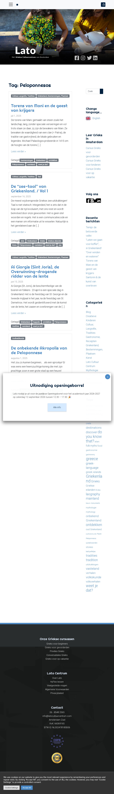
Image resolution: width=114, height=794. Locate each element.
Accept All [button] (27, 788)
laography (93, 494)
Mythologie (92, 370)
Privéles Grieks (57, 651)
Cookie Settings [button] (11, 788)
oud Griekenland (94, 529)
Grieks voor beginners (57, 643)
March (88, 503)
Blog (88, 312)
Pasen (99, 534)
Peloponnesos (18, 164)
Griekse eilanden (54, 241)
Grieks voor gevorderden (57, 647)
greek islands (93, 472)
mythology (90, 512)
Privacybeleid (57, 693)
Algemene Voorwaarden (57, 689)
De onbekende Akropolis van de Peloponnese (39, 350)
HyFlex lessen (57, 681)
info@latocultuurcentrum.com (57, 716)
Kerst (89, 357)
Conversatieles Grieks (57, 655)
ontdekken (53, 160)
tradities (15, 326)
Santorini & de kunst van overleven (93, 281)
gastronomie (91, 450)
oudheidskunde (91, 534)
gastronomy (90, 455)
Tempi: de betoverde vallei (91, 231)
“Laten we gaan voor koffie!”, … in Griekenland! (94, 244)
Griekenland (40, 160)
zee (60, 245)
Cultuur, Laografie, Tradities (23, 96)
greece (92, 458)
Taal (39, 176)
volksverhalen (93, 581)
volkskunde (93, 577)
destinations (93, 427)
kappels (36, 322)
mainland (92, 498)
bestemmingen (27, 160)
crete (88, 423)
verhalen (91, 572)
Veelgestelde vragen (57, 685)
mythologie (91, 507)
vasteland (31, 164)
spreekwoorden (91, 543)
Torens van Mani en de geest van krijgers (39, 108)
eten (22, 241)
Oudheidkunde (18, 338)
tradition (92, 560)
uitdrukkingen (92, 564)
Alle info (57, 407)
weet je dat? (43, 164)
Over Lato (57, 678)
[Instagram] (83, 57)
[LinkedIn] (95, 57)
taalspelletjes (91, 551)
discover (91, 432)
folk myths (91, 445)
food (99, 445)
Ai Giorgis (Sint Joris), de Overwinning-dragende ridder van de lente (35, 271)
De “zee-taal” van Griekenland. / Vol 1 (29, 189)
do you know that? (94, 436)
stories (89, 547)
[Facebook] (76, 57)
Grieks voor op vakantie (57, 659)
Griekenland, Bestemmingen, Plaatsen (53, 96)
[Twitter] (89, 57)
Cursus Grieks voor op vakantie (93, 173)
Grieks (42, 241)
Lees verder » (18, 151)
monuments (95, 503)
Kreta (14, 245)
